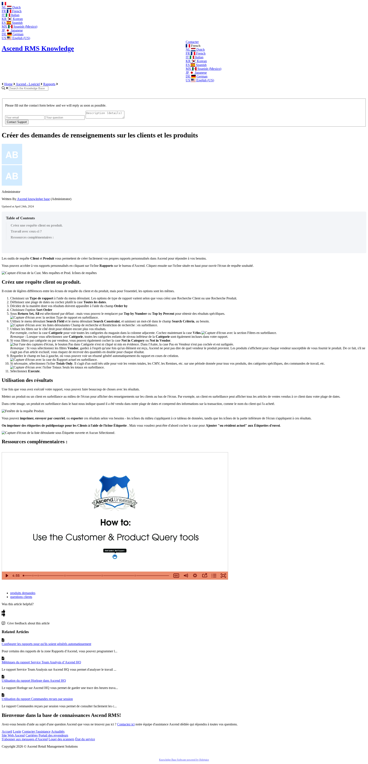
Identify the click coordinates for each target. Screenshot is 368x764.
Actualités (58, 731)
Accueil (7, 731)
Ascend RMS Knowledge (38, 48)
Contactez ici (126, 724)
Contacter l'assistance (36, 731)
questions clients (21, 597)
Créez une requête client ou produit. (37, 225)
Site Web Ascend (13, 735)
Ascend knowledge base (33, 199)
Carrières (32, 735)
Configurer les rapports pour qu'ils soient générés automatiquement (46, 644)
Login (17, 731)
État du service (85, 739)
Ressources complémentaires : (32, 237)
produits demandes (22, 593)
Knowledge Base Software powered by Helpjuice (184, 759)
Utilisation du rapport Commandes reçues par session (37, 699)
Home (8, 84)
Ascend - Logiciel (28, 84)
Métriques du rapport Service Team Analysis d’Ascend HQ (41, 662)
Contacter (192, 42)
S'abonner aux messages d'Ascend (25, 739)
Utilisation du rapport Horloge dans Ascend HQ (34, 680)
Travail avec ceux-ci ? (26, 231)
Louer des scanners (61, 739)
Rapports (49, 84)
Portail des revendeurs (53, 735)
